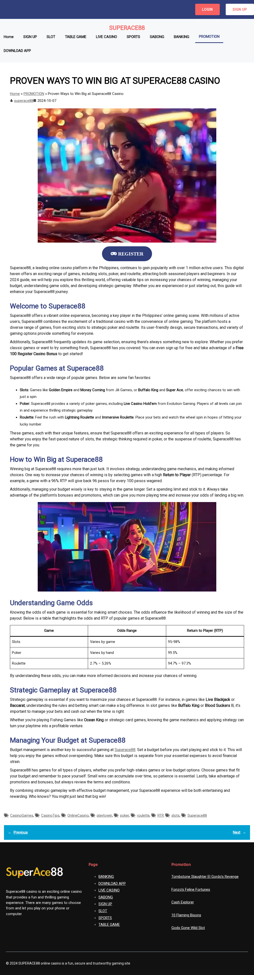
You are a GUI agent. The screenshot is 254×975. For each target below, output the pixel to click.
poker (124, 815)
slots (175, 815)
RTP (160, 815)
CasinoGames (21, 815)
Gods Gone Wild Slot (188, 928)
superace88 (23, 100)
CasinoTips (50, 815)
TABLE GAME (109, 924)
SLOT (102, 911)
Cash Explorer (182, 902)
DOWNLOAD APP (112, 883)
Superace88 (127, 27)
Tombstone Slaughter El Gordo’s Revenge (205, 876)
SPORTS (105, 918)
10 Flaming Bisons (186, 915)
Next (236, 832)
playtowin (104, 815)
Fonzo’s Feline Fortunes (190, 889)
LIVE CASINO (109, 890)
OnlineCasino (78, 815)
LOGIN (207, 9)
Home (15, 93)
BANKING (106, 876)
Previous (21, 832)
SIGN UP (240, 9)
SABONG (105, 897)
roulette (143, 815)
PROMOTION (34, 93)
